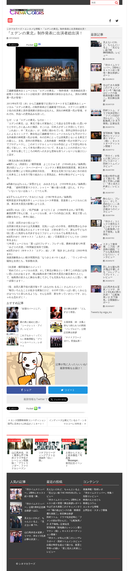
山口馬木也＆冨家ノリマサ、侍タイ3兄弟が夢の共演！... (34, 536)
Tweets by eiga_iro (101, 312)
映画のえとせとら (92, 499)
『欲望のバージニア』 (31, 308)
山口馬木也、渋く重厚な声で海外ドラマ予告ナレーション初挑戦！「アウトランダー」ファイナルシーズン (20, 460)
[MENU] (10, 20)
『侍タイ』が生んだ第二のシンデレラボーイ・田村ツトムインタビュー (111, 161)
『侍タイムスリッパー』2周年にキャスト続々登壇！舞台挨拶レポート (112, 70)
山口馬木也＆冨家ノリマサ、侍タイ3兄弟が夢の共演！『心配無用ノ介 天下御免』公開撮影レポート (112, 294)
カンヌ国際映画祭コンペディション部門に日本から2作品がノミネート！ (27, 422)
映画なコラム (89, 503)
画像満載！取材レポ (93, 489)
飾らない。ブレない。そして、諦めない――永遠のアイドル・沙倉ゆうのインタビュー (111, 205)
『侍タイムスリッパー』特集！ (98, 492)
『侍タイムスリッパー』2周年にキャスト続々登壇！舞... (34, 493)
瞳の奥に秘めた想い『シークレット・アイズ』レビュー (31, 325)
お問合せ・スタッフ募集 (95, 510)
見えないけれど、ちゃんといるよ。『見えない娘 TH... (34, 521)
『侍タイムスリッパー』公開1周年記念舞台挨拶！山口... (34, 507)
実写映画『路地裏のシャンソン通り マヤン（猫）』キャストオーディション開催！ (111, 139)
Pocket (29, 44)
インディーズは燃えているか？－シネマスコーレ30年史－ (68, 422)
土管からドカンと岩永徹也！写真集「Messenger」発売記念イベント (74, 459)
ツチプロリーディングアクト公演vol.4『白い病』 (47, 456)
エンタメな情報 (14, 440)
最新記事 (97, 34)
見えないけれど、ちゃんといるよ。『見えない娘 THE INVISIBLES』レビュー (111, 48)
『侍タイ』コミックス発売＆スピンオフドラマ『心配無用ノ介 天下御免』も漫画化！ (111, 227)
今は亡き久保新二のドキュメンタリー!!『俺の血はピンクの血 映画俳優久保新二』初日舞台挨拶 (112, 92)
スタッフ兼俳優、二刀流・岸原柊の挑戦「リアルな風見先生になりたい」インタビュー (111, 250)
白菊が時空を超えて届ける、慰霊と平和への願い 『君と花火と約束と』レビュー (111, 182)
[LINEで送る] (35, 44)
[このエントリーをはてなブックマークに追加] (39, 44)
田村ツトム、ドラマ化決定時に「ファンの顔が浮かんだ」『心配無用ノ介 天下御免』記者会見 (111, 116)
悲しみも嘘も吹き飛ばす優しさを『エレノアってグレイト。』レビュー (111, 272)
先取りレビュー (90, 496)
